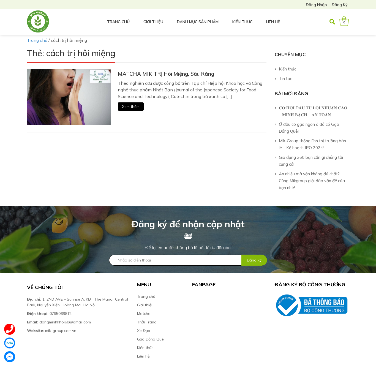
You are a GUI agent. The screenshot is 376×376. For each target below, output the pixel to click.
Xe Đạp (143, 330)
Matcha (144, 313)
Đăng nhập (316, 4)
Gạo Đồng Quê (150, 339)
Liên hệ (273, 21)
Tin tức (285, 78)
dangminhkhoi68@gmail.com (59, 322)
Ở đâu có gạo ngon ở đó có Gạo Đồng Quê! (309, 128)
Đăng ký (340, 4)
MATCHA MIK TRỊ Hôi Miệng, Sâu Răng (166, 73)
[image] (69, 97)
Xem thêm (131, 106)
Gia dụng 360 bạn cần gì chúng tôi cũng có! (311, 161)
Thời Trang (147, 322)
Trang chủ (118, 21)
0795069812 (50, 313)
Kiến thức (242, 21)
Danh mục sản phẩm (198, 21)
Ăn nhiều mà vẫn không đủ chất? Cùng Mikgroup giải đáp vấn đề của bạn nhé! (312, 180)
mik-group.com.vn (51, 330)
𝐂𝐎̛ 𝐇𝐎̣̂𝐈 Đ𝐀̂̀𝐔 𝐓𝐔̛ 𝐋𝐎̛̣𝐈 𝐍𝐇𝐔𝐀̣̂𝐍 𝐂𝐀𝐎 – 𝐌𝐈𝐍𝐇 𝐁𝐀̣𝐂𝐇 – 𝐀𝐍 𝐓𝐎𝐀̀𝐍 (313, 111)
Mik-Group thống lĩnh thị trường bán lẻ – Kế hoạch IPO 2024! (312, 144)
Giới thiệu (153, 21)
